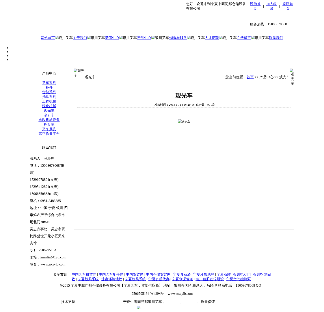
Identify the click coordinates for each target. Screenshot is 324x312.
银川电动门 (242, 274)
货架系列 (49, 92)
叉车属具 (49, 129)
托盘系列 (49, 97)
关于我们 (80, 38)
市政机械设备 (49, 120)
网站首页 (48, 38)
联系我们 (276, 38)
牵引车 (49, 115)
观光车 (49, 110)
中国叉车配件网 (111, 274)
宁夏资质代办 (158, 279)
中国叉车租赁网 (84, 274)
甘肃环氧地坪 (111, 279)
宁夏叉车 (173, 302)
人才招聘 (212, 38)
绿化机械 (49, 106)
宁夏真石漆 (182, 274)
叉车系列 (49, 83)
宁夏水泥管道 (182, 279)
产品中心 (144, 38)
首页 (250, 77)
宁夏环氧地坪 (203, 274)
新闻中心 (112, 38)
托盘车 (49, 124)
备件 (49, 87)
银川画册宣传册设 (210, 279)
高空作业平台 (49, 134)
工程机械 (49, 101)
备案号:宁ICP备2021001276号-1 (240, 302)
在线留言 (244, 38)
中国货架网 (134, 274)
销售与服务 (178, 38)
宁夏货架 (190, 302)
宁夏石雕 (224, 274)
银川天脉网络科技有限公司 (100, 302)
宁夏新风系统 (88, 279)
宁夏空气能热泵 (238, 279)
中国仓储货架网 (158, 274)
